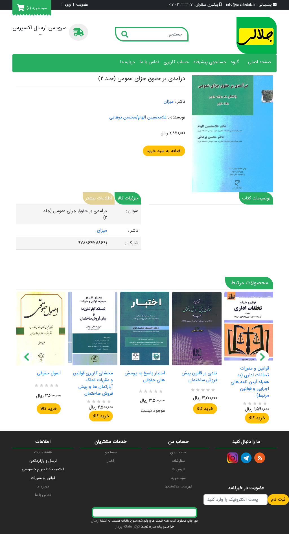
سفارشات (178, 461)
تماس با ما (149, 62)
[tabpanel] (78, 227)
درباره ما (127, 62)
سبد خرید (178, 478)
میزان (169, 101)
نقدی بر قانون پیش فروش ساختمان (199, 376)
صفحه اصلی (259, 62)
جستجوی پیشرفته (209, 62)
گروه (235, 62)
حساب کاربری (176, 62)
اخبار (110, 461)
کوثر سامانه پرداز (127, 526)
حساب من (178, 452)
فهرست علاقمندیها (178, 486)
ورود (68, 5)
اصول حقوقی (49, 373)
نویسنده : (176, 117)
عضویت (82, 5)
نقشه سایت (43, 452)
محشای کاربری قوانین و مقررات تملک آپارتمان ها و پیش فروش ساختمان (93, 383)
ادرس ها (178, 469)
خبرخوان (259, 457)
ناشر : (180, 101)
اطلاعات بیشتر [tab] (99, 198)
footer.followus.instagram (232, 457)
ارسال (95, 521)
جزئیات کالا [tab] (127, 198)
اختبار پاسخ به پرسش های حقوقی (145, 376)
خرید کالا (48, 408)
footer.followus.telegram (246, 457)
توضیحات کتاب (256, 198)
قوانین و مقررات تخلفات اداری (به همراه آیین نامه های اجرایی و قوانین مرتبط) (250, 382)
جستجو (111, 452)
